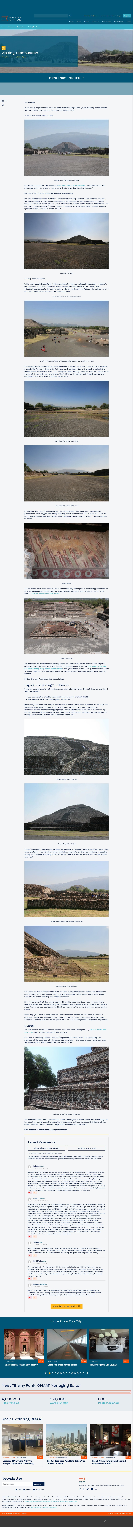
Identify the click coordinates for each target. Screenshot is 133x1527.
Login (119, 16)
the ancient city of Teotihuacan (71, 185)
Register (127, 16)
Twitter (88, 1488)
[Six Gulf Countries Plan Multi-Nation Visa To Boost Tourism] (66, 1440)
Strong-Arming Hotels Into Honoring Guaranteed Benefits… (109, 1462)
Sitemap (24, 1513)
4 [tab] (58, 1373)
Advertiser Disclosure (90, 16)
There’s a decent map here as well (44, 594)
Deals (79, 22)
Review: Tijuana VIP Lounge (103, 1365)
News (71, 22)
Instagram (80, 1488)
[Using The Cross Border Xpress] (67, 1344)
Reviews (95, 22)
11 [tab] (78, 1373)
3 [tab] (55, 1373)
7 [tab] (66, 1373)
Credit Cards (118, 22)
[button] (45, 1373)
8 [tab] (69, 1373)
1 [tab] (49, 1373)
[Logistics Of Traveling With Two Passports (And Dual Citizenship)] (22, 1440)
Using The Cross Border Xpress (62, 1365)
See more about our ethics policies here (44, 1507)
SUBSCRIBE (38, 1484)
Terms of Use (6, 1513)
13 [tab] (83, 1373)
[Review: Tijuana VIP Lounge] (109, 1344)
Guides (86, 22)
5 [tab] (61, 1373)
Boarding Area (96, 1488)
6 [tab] (64, 1373)
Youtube (92, 1488)
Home (3, 27)
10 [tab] (75, 1373)
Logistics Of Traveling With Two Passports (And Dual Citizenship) (18, 1462)
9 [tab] (72, 1373)
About (129, 22)
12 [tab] (80, 1373)
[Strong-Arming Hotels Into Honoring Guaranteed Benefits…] (110, 1440)
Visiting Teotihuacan (34, 27)
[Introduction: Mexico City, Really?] (24, 1344)
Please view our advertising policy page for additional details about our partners (51, 1501)
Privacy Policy (15, 1513)
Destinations (21, 27)
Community (106, 22)
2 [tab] (52, 1373)
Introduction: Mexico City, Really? (21, 1365)
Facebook (83, 1488)
